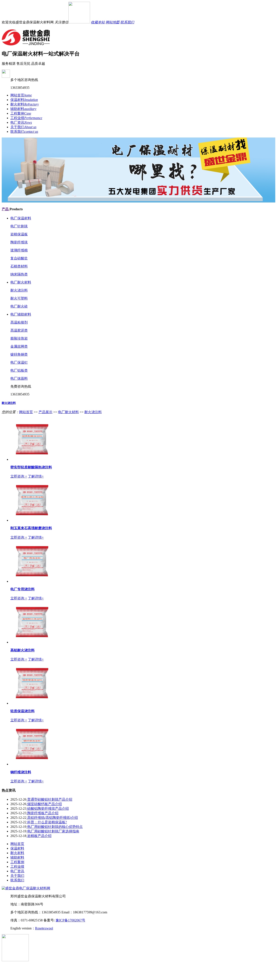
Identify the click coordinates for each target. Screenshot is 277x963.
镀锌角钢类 (19, 354)
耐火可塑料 (19, 298)
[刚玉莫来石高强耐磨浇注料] (32, 520)
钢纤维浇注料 (20, 772)
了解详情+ (36, 476)
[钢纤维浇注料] (32, 764)
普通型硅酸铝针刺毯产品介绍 (49, 799)
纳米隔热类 (19, 274)
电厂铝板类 (19, 370)
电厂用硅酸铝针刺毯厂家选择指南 (52, 831)
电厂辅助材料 (20, 314)
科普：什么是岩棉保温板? (46, 822)
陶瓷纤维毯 (19, 242)
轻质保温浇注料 (22, 711)
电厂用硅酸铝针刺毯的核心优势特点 (54, 827)
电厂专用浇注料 (22, 589)
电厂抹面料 (19, 378)
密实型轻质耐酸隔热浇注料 (31, 467)
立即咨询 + (18, 476)
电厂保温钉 (19, 362)
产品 (6, 209)
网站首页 (26, 412)
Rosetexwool (44, 928)
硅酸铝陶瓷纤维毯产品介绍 (47, 808)
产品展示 (45, 412)
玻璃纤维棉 (19, 250)
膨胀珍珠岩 (19, 338)
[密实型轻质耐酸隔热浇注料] (32, 459)
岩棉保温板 (19, 234)
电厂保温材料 (20, 218)
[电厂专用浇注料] (32, 581)
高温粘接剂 (19, 322)
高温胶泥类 (19, 330)
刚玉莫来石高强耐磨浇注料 (31, 528)
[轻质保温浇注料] (32, 703)
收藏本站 (98, 22)
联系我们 (127, 22)
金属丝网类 (19, 346)
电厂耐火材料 (20, 282)
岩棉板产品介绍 (39, 836)
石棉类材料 (19, 266)
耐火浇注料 (19, 290)
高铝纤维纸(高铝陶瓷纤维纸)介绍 (52, 817)
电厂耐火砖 (19, 306)
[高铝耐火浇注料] (32, 642)
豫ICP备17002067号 (70, 920)
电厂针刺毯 (19, 226)
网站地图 (112, 22)
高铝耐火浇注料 (22, 650)
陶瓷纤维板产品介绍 (42, 813)
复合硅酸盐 (19, 258)
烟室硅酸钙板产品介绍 (44, 804)
